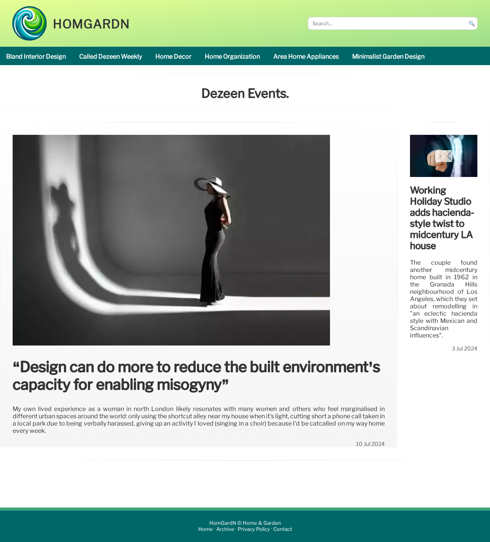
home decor (173, 56)
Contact (282, 529)
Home (205, 529)
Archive (225, 529)
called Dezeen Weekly (110, 56)
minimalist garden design (388, 56)
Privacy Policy (254, 529)
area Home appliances (306, 56)
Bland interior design (36, 56)
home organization (232, 56)
